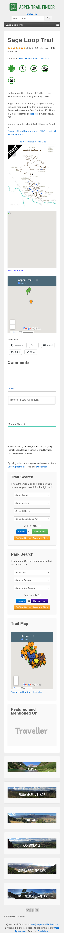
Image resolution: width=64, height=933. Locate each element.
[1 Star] (9, 48)
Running (47, 450)
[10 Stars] (32, 48)
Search (21, 531)
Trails (10, 453)
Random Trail (39, 531)
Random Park (39, 600)
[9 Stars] (30, 48)
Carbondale (37, 446)
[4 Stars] (16, 48)
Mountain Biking (35, 450)
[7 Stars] (24, 48)
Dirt (45, 446)
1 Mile (19, 446)
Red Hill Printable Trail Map (32, 141)
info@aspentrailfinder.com (44, 924)
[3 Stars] (14, 48)
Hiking (24, 450)
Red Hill (23, 58)
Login (11, 388)
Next (44, 733)
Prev (19, 733)
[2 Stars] (11, 48)
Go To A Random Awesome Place (32, 538)
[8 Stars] (27, 48)
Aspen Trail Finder (17, 916)
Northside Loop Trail (38, 58)
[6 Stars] (22, 48)
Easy (18, 450)
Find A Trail (32, 14)
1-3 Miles (27, 446)
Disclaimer (41, 466)
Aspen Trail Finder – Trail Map (26, 692)
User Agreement (16, 466)
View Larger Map (15, 271)
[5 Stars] (19, 48)
